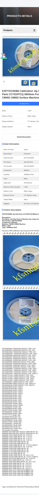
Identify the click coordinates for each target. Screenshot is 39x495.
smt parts (24, 487)
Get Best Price (24, 103)
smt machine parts (13, 487)
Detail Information (24, 137)
